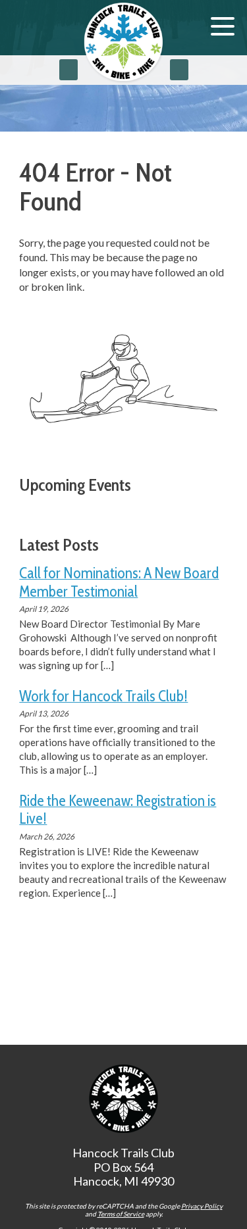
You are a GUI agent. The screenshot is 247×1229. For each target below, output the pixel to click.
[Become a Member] (179, 69)
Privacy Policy (202, 1206)
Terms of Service (120, 1214)
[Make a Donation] (68, 69)
